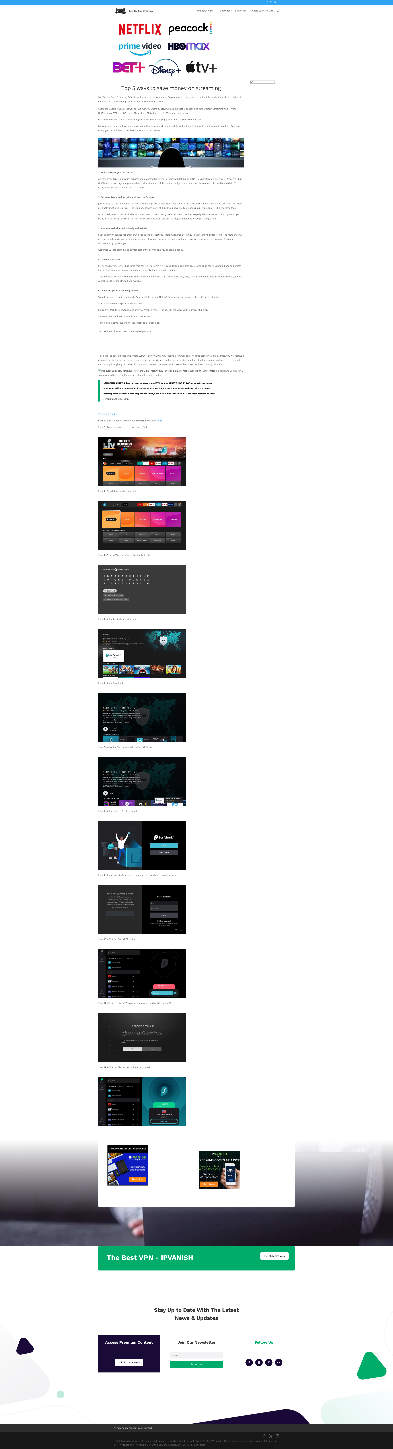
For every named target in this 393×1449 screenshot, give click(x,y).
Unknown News (205, 11)
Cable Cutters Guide (262, 11)
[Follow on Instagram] (259, 1362)
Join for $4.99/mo (129, 1362)
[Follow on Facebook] (249, 1362)
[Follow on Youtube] (278, 1362)
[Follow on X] (268, 1362)
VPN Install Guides (107, 414)
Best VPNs (240, 11)
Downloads (226, 11)
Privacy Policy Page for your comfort (133, 1427)
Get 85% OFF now (274, 1256)
